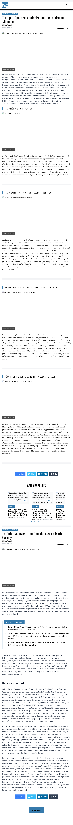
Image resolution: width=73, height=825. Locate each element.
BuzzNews (6, 14)
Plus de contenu (36, 810)
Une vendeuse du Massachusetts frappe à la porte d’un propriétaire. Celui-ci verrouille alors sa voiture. (37, 643)
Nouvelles (14, 14)
